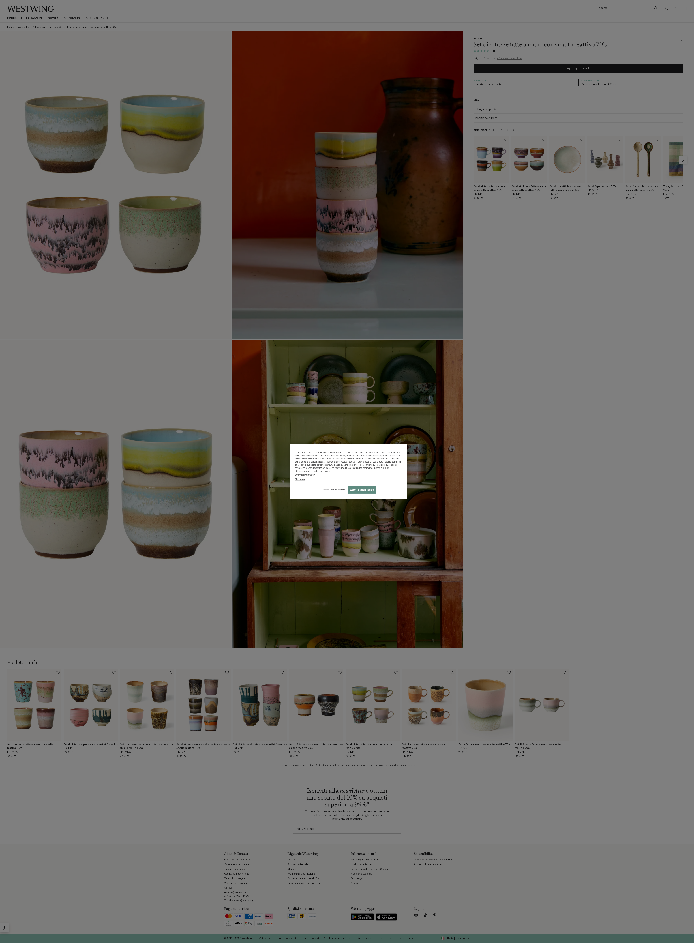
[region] (348, 471)
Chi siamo (300, 479)
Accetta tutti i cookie (362, 489)
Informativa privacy (305, 474)
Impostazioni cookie (334, 489)
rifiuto (386, 468)
